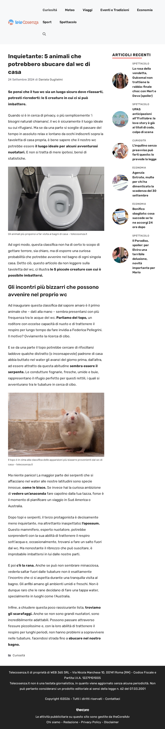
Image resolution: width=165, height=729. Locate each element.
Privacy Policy (91, 722)
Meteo (70, 10)
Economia (145, 10)
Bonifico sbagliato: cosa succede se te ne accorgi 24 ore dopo (143, 218)
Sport (47, 22)
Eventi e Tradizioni (114, 10)
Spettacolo (68, 22)
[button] (44, 34)
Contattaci (112, 699)
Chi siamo (53, 722)
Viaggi (87, 10)
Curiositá (50, 10)
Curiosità (19, 655)
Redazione (70, 722)
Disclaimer (111, 722)
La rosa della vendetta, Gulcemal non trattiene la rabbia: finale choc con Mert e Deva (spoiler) (144, 82)
